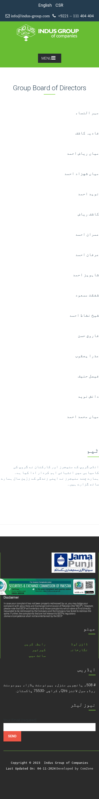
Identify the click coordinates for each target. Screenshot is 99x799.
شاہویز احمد (86, 274)
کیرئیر (39, 650)
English (45, 5)
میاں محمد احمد (83, 416)
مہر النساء (87, 112)
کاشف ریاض (88, 213)
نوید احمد (88, 193)
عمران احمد (87, 234)
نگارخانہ (79, 650)
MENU (46, 58)
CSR (59, 5)
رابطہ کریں (35, 644)
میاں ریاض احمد (83, 153)
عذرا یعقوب (87, 355)
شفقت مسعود (87, 294)
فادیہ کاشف (87, 132)
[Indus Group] (49, 32)
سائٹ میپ (37, 655)
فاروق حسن (88, 335)
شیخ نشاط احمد (84, 315)
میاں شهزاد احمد (81, 173)
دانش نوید (88, 396)
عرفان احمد (87, 254)
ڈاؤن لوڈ (79, 644)
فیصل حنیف (88, 375)
